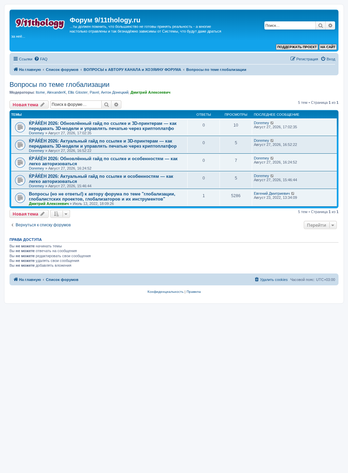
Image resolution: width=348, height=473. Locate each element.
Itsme (40, 92)
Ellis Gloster (78, 92)
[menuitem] (41, 59)
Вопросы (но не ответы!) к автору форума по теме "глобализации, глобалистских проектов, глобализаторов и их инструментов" (102, 196)
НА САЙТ (327, 47)
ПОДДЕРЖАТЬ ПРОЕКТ (297, 47)
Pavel (94, 92)
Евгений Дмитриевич (272, 193)
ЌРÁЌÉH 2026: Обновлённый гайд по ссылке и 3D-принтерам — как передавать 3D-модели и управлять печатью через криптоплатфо (103, 126)
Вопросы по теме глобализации (59, 84)
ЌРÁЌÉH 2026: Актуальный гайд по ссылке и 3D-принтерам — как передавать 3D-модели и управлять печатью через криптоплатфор (103, 143)
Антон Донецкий (114, 92)
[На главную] (40, 22)
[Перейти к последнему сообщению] (272, 123)
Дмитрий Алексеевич (150, 92)
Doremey (36, 133)
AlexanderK (56, 92)
